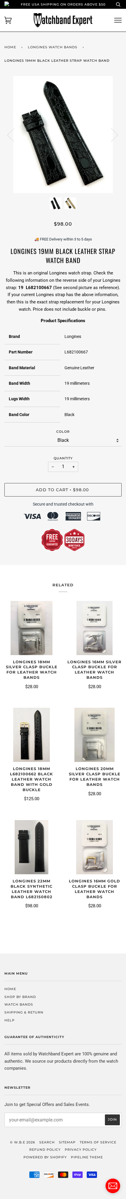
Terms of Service (98, 1142)
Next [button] (111, 134)
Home (10, 47)
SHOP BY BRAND (20, 997)
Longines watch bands (52, 47)
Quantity (63, 458)
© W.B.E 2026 (22, 1142)
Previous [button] (14, 134)
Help (9, 1020)
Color (63, 432)
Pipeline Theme (87, 1157)
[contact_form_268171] (112, 1186)
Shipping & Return (23, 1012)
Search (47, 1142)
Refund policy (45, 1150)
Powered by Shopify (45, 1157)
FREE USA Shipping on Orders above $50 (63, 4)
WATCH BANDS (18, 1004)
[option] (63, 134)
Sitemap (67, 1142)
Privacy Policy (81, 1150)
